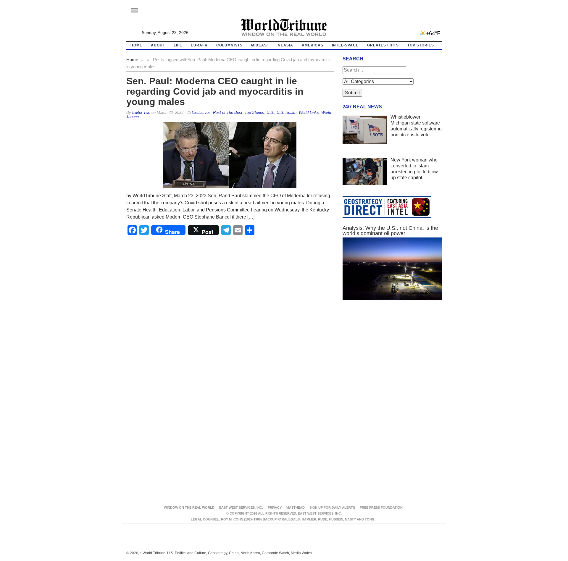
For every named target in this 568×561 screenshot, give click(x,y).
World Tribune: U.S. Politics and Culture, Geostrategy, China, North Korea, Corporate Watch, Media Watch (226, 553)
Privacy (275, 507)
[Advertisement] (392, 360)
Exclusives (201, 112)
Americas (312, 45)
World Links (309, 112)
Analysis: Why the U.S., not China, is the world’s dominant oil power (390, 230)
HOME (136, 45)
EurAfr (199, 45)
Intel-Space (345, 45)
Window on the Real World (189, 507)
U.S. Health (286, 112)
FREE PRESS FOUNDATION (381, 507)
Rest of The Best (227, 112)
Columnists (229, 45)
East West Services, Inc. (241, 507)
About (158, 45)
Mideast (260, 45)
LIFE (178, 45)
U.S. (270, 112)
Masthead (295, 507)
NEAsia (285, 45)
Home (132, 59)
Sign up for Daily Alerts (332, 507)
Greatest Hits (383, 45)
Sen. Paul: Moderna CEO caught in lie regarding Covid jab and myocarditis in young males (215, 91)
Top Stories (420, 45)
